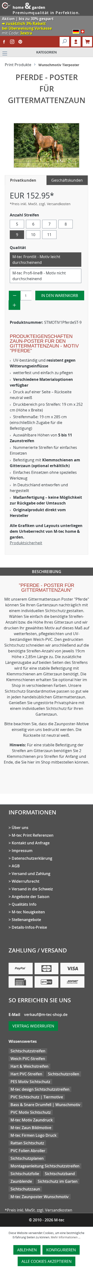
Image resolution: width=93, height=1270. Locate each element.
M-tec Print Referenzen (32, 835)
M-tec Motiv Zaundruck (31, 1120)
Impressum (22, 850)
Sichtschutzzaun (25, 1189)
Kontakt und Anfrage (31, 843)
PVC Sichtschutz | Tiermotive (36, 1097)
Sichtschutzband (60, 1173)
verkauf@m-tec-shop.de (45, 1014)
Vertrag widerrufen (33, 1026)
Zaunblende (21, 1181)
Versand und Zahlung (31, 873)
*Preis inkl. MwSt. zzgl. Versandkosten (40, 204)
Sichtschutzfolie (24, 1173)
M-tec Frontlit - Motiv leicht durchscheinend (36, 259)
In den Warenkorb (59, 295)
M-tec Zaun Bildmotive (30, 1127)
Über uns (20, 827)
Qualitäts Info (24, 904)
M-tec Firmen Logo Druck (33, 1135)
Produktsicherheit (26, 542)
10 (33, 234)
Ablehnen (27, 1250)
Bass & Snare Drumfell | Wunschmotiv (45, 1104)
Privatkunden (23, 180)
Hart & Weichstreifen (29, 1066)
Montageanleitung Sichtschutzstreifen (44, 1166)
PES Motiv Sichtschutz (30, 1081)
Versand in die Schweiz (32, 889)
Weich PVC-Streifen (27, 1058)
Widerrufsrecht (25, 881)
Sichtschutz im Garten (58, 1181)
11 (49, 234)
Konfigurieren (61, 1250)
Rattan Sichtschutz (27, 1143)
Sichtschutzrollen (63, 1074)
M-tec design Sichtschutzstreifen (39, 1089)
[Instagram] (12, 41)
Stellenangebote (26, 919)
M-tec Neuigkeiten (28, 912)
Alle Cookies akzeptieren (46, 1261)
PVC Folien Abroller (27, 1150)
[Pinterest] (20, 41)
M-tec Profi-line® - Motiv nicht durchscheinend (39, 275)
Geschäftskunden (67, 180)
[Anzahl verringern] (15, 295)
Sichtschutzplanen (27, 1158)
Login (76, 41)
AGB (16, 866)
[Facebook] (4, 41)
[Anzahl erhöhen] (14, 305)
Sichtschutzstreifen (27, 1051)
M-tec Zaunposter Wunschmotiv (39, 1196)
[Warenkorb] (87, 41)
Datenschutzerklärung (32, 858)
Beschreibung (46, 571)
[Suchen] (64, 41)
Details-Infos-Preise (29, 927)
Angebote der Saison (30, 896)
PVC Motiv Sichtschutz (30, 1112)
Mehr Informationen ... (65, 1237)
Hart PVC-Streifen (26, 1074)
